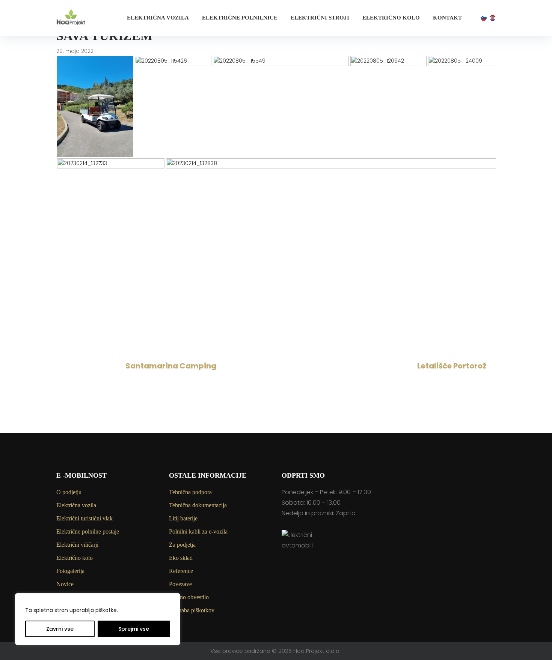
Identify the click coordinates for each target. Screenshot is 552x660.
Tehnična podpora (190, 492)
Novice (65, 584)
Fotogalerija (70, 571)
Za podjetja (182, 544)
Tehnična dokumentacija (198, 505)
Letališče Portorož (451, 366)
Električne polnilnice (240, 18)
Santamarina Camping (170, 366)
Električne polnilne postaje (87, 531)
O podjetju (68, 492)
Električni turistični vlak (84, 518)
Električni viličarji (77, 544)
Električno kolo (391, 18)
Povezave (180, 584)
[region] (97, 619)
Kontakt (447, 18)
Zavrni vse (60, 629)
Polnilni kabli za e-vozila (198, 531)
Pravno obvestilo (189, 597)
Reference (181, 571)
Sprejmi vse (133, 629)
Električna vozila (158, 18)
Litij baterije (183, 518)
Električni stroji (320, 18)
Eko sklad (181, 558)
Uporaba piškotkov (191, 610)
